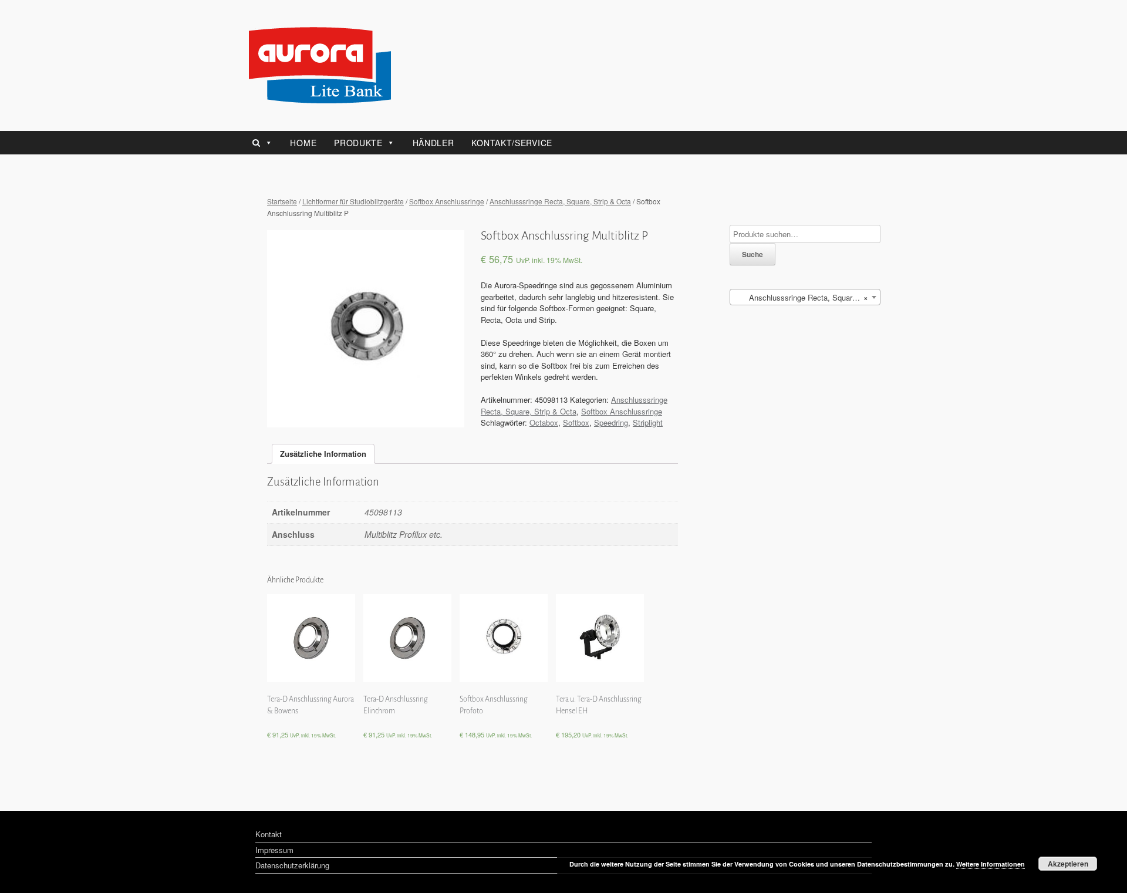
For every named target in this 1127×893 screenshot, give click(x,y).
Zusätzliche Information (323, 453)
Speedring (611, 422)
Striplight (648, 422)
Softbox (576, 422)
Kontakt (268, 834)
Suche (752, 254)
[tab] (323, 454)
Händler (433, 143)
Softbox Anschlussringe (446, 201)
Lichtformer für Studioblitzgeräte (353, 201)
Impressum (274, 849)
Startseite (282, 201)
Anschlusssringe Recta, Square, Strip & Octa (560, 201)
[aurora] (320, 65)
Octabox (543, 422)
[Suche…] (265, 142)
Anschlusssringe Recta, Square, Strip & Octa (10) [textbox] (807, 297)
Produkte (358, 143)
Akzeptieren (1068, 863)
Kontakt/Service (511, 143)
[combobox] (805, 297)
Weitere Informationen (990, 864)
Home (303, 143)
